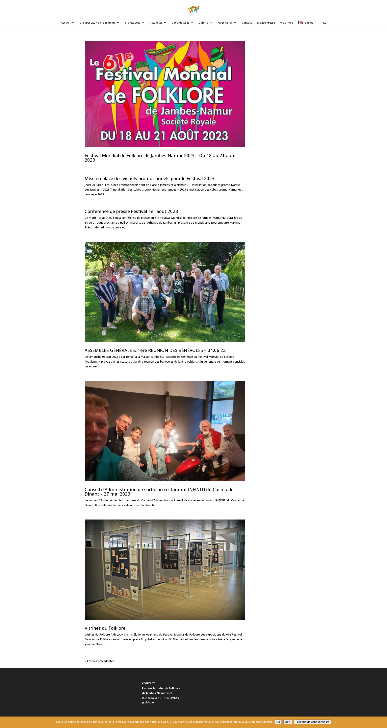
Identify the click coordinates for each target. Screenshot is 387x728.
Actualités (156, 22)
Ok (278, 721)
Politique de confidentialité (312, 721)
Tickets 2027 (132, 22)
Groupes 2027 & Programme (97, 22)
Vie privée (286, 22)
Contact (247, 22)
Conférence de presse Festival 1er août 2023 (131, 211)
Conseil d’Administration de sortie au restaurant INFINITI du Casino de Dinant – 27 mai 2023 (159, 491)
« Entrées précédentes (99, 661)
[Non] (382, 722)
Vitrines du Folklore (105, 628)
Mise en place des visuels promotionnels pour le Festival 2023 (149, 178)
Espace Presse (266, 22)
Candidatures (180, 22)
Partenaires (225, 22)
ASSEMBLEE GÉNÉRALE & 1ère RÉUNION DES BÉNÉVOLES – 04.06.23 (155, 350)
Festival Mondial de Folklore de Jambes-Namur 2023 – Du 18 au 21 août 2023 (160, 157)
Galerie (203, 22)
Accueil (65, 22)
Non (287, 721)
